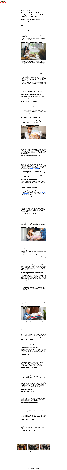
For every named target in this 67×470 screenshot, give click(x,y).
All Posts (5, 5)
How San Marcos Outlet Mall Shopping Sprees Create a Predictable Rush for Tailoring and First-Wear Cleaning (45, 451)
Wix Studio (37, 468)
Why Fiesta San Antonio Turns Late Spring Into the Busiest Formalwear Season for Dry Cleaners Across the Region (22, 451)
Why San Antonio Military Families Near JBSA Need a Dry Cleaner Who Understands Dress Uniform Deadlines (33, 451)
